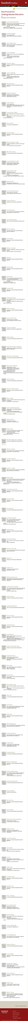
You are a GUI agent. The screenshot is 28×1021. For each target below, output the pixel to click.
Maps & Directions (16, 1012)
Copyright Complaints (17, 1018)
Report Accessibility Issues (20, 1006)
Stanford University (7, 1011)
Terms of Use (15, 1016)
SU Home (14, 1011)
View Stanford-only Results (21, 8)
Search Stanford (16, 1014)
